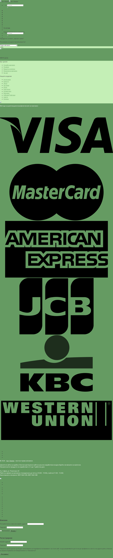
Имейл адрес (5, 542)
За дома (6, 16)
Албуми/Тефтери (9, 26)
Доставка (7, 457)
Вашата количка (9, 69)
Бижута (6, 12)
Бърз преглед (4, 51)
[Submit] (7, 35)
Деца (5, 14)
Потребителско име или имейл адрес (13, 524)
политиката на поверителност (47, 551)
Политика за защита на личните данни (17, 455)
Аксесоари (7, 10)
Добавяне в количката (8, 60)
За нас (6, 73)
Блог (5, 492)
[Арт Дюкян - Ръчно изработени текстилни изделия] (9, 1)
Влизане (13, 531)
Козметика (7, 22)
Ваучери (6, 24)
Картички (7, 20)
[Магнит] (45, 49)
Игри (5, 18)
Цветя (6, 28)
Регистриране (4, 554)
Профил (6, 67)
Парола (3, 527)
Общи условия (8, 451)
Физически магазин (10, 16)
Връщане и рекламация (12, 453)
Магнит (2, 54)
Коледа (6, 30)
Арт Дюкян (10, 461)
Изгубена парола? (6, 534)
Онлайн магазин (9, 65)
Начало (6, 488)
